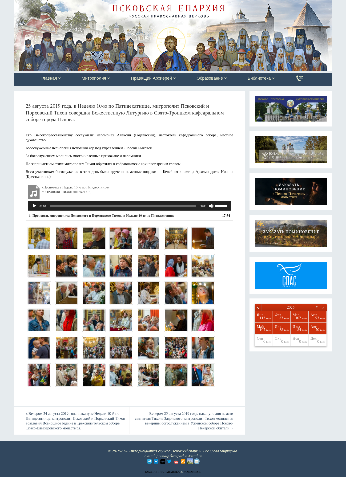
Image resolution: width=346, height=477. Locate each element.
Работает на (155, 471)
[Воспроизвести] (34, 206)
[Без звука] (211, 206)
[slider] (221, 205)
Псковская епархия (80, 4)
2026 (290, 307)
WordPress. (192, 471)
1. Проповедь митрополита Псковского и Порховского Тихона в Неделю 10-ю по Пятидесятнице (101, 215)
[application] (129, 206)
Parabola (172, 471)
